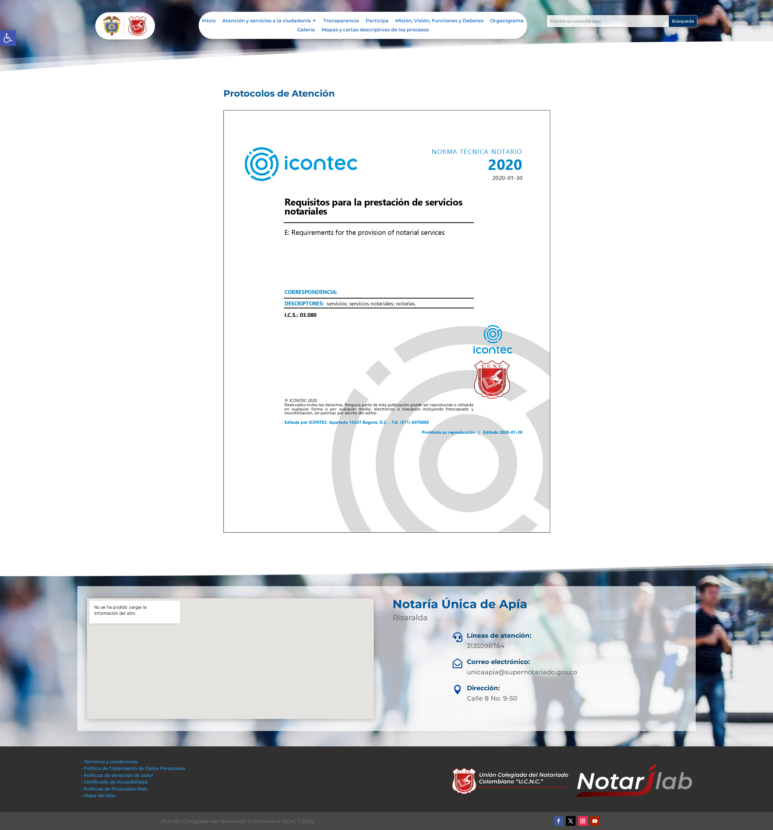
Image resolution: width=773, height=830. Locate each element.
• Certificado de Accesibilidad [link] (114, 782)
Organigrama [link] (507, 21)
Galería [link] (306, 30)
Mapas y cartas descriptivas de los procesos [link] (375, 30)
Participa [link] (377, 21)
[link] (8, 38)
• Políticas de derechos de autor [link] (117, 775)
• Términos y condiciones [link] (109, 762)
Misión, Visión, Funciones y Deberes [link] (439, 21)
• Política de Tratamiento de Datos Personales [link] (133, 768)
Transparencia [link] (341, 21)
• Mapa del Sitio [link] (99, 795)
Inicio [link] (209, 21)
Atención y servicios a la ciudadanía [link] (266, 21)
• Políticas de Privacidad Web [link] (114, 789)
